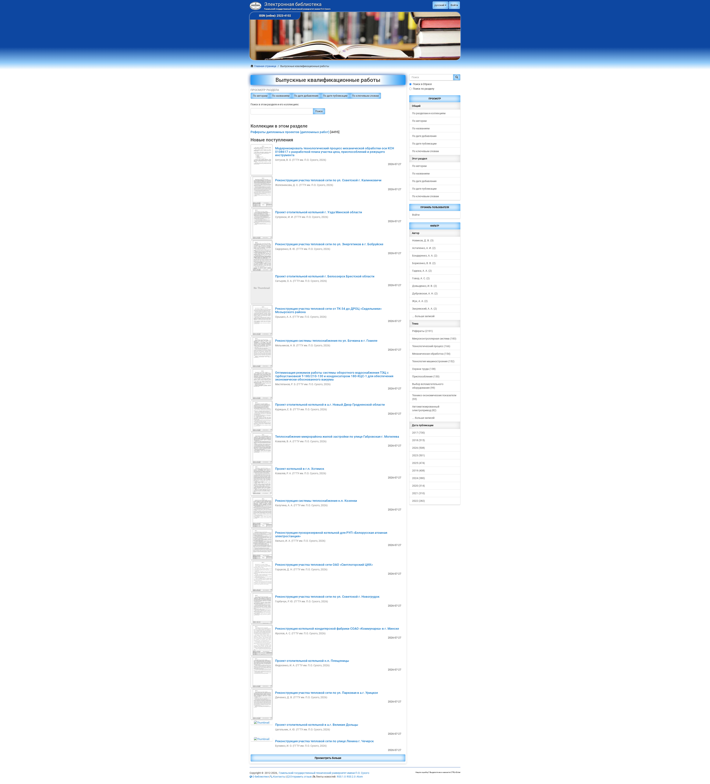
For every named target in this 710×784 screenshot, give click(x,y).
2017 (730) (418, 432)
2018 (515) (418, 440)
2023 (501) (418, 455)
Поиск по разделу (423, 88)
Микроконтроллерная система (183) (434, 338)
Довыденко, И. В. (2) (424, 285)
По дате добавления (306, 95)
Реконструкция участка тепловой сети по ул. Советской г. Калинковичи (328, 180)
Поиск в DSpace (422, 84)
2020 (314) (418, 485)
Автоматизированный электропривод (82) (425, 408)
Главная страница (265, 66)
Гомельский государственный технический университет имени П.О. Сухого (324, 772)
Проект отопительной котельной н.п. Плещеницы (312, 661)
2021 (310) (418, 493)
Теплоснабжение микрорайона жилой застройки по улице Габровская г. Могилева (337, 436)
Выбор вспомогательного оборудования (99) (427, 386)
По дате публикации (335, 95)
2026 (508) (418, 447)
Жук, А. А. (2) (420, 301)
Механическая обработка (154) (431, 353)
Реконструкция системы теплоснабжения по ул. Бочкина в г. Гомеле (326, 340)
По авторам (260, 95)
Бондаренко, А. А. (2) (424, 255)
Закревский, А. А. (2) (424, 308)
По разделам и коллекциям (428, 113)
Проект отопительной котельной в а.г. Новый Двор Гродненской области (330, 404)
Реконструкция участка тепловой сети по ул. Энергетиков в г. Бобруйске (329, 244)
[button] (440, 5)
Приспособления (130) (425, 376)
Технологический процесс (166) (431, 346)
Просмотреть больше (328, 757)
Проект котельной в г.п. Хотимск (299, 469)
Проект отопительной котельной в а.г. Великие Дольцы (316, 725)
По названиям (280, 95)
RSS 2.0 (351, 776)
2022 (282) (418, 500)
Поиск (319, 111)
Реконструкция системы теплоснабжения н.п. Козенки (316, 501)
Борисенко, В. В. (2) (424, 263)
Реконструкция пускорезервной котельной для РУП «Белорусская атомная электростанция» (331, 534)
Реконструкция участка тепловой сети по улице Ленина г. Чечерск (324, 741)
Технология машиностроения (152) (433, 361)
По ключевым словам (365, 95)
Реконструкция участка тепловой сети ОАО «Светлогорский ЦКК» (324, 564)
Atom (359, 776)
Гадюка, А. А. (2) (422, 270)
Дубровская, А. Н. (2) (425, 293)
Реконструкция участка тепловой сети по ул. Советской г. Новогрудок (327, 596)
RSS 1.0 (341, 776)
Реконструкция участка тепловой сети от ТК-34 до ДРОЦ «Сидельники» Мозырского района (328, 310)
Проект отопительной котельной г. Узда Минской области (318, 212)
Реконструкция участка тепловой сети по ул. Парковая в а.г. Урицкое (326, 693)
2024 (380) (418, 478)
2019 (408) (418, 470)
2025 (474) (418, 462)
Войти (416, 214)
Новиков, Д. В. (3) (423, 240)
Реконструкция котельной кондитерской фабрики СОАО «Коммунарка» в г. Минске (337, 628)
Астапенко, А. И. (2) (424, 248)
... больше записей (423, 316)
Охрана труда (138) (424, 368)
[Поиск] (456, 77)
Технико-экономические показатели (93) (434, 397)
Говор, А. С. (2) (421, 278)
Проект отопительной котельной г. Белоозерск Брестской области (324, 276)
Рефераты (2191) (422, 331)
